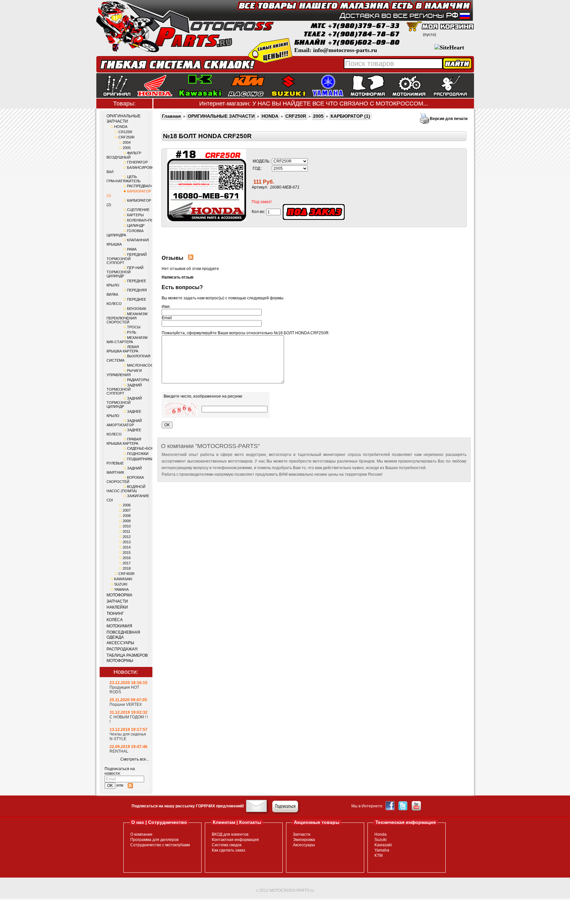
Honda (380, 834)
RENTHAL (119, 751)
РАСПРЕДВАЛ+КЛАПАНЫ (148, 186)
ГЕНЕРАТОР (137, 162)
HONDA (120, 127)
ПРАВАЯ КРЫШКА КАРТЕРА (124, 441)
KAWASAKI (123, 579)
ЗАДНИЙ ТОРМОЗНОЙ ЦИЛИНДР (124, 402)
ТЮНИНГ (115, 613)
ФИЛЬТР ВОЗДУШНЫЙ (124, 155)
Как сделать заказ (228, 850)
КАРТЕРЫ (135, 215)
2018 (127, 568)
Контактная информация (235, 839)
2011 (126, 531)
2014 (127, 547)
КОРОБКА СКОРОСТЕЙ (125, 479)
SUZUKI (120, 584)
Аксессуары (304, 845)
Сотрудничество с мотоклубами (160, 845)
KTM (378, 855)
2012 (127, 537)
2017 (127, 563)
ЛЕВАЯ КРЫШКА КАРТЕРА (123, 349)
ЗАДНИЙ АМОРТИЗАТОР (124, 423)
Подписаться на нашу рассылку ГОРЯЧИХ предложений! (188, 806)
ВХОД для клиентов (230, 834)
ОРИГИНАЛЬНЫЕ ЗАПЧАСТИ (124, 119)
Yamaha (381, 850)
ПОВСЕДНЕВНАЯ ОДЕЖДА (123, 635)
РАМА (132, 249)
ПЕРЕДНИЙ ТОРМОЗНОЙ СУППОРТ (127, 259)
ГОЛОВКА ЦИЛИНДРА (125, 233)
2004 (127, 142)
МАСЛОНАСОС (140, 365)
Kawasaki (383, 845)
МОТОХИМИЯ (119, 626)
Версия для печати (448, 118)
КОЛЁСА (115, 619)
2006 (127, 505)
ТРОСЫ (134, 327)
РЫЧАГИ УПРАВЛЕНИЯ (124, 373)
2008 (127, 516)
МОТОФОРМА (119, 595)
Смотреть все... (134, 759)
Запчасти (301, 834)
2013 (127, 542)
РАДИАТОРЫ (138, 380)
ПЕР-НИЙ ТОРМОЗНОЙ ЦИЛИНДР (125, 272)
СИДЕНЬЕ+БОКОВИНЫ (147, 448)
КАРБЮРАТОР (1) (350, 116)
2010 (127, 526)
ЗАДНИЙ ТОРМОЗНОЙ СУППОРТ (124, 389)
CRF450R (126, 574)
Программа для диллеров (154, 839)
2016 (127, 558)
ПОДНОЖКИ (137, 454)
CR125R (125, 132)
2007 (127, 510)
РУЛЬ (131, 332)
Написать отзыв (177, 277)
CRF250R (126, 137)
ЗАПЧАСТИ (117, 601)
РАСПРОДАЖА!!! (122, 649)
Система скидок (226, 845)
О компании (141, 834)
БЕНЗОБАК (136, 309)
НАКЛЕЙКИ (117, 607)
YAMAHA (121, 589)
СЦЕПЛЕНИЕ (138, 210)
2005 (127, 148)
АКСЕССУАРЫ (120, 643)
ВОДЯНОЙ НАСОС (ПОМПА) (126, 489)
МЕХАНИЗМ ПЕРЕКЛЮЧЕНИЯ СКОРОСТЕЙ (127, 318)
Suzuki (380, 839)
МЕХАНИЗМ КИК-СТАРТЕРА (127, 340)
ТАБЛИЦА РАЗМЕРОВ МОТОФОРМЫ (127, 658)
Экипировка (304, 839)
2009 (127, 521)
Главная (171, 116)
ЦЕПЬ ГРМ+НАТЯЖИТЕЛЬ (124, 179)
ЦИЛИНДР (135, 225)
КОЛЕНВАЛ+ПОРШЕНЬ (147, 220)
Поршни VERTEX (126, 704)
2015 (127, 553)
